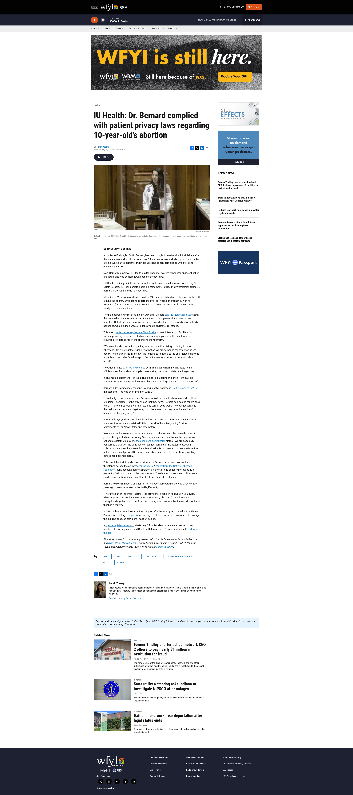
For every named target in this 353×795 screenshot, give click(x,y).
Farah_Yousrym (164, 546)
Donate (255, 7)
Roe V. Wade (133, 556)
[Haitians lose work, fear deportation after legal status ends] (112, 721)
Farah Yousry (103, 146)
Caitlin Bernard (152, 556)
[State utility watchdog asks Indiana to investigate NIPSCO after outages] (112, 689)
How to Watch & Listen (196, 764)
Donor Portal (155, 770)
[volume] (102, 20)
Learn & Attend (137, 29)
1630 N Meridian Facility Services (237, 764)
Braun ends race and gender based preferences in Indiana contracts (235, 239)
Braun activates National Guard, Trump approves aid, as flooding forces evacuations (237, 225)
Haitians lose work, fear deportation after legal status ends (238, 211)
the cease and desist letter (150, 440)
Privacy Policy (108, 788)
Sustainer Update (234, 7)
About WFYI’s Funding (232, 758)
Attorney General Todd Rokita (179, 556)
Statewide (138, 680)
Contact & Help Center (159, 758)
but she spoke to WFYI (185, 388)
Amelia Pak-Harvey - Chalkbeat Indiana (148, 659)
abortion (106, 562)
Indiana (120, 562)
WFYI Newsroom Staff (196, 758)
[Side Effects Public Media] (238, 113)
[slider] (107, 19)
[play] (94, 20)
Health (97, 105)
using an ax (132, 515)
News (94, 29)
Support (157, 29)
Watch (119, 29)
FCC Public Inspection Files (234, 776)
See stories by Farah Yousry (125, 598)
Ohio (119, 556)
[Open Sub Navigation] (99, 29)
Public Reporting (193, 776)
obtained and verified (134, 367)
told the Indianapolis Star (178, 314)
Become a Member (158, 764)
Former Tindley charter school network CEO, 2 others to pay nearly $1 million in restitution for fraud (238, 185)
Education (137, 640)
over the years (145, 466)
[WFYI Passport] (238, 262)
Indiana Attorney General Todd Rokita (136, 332)
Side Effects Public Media (122, 543)
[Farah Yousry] (100, 589)
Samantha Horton (140, 725)
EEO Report (228, 770)
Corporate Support (158, 776)
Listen (106, 29)
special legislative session (119, 525)
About (171, 29)
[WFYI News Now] (238, 148)
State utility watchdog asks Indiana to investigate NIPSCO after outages (237, 199)
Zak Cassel (138, 694)
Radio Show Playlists (195, 770)
